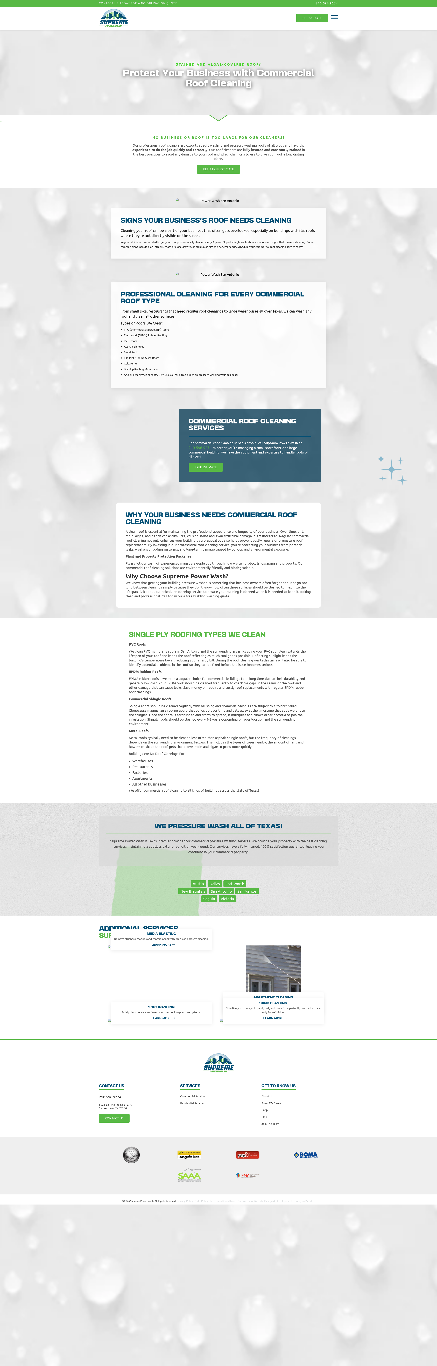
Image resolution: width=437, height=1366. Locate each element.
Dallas (215, 882)
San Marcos (247, 890)
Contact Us (111, 1116)
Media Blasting (161, 932)
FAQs (265, 1108)
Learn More (161, 943)
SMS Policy (207, 1198)
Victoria (227, 897)
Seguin (209, 897)
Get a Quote (314, 15)
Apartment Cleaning (273, 996)
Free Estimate (203, 466)
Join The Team (270, 1122)
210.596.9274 (328, 3)
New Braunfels (192, 890)
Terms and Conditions (226, 1198)
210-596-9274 (199, 446)
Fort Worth (234, 882)
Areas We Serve (271, 1101)
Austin (198, 882)
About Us (267, 1095)
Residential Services (192, 1101)
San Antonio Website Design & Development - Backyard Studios (273, 1198)
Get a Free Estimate (218, 168)
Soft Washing (161, 1006)
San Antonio (221, 890)
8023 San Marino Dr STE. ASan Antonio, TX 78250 (115, 1104)
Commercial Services (193, 1095)
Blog (264, 1115)
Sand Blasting (273, 1001)
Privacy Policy (192, 1198)
